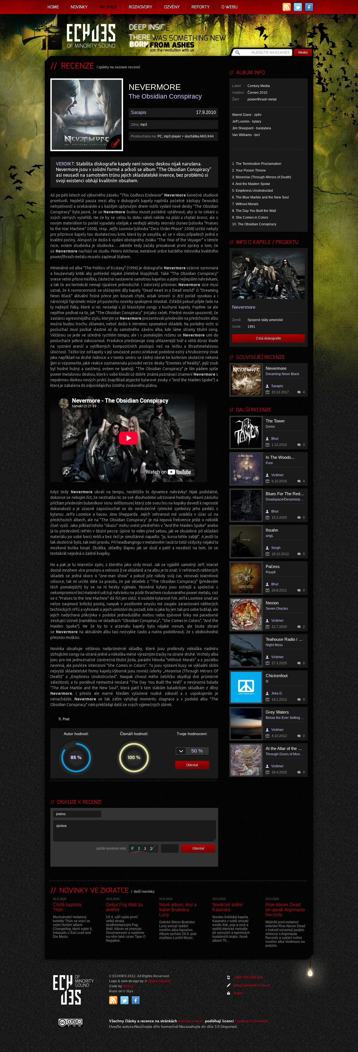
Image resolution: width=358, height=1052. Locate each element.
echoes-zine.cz (191, 1021)
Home (53, 7)
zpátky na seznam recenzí (119, 67)
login (238, 993)
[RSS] (286, 7)
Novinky (79, 7)
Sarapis (138, 112)
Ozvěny (172, 7)
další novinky (144, 892)
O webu (229, 7)
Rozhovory (140, 7)
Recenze (108, 7)
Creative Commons (251, 1021)
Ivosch (128, 986)
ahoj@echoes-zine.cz (252, 985)
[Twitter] (297, 7)
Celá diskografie (268, 338)
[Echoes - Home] (91, 36)
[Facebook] (309, 7)
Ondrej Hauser (159, 981)
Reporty (201, 7)
